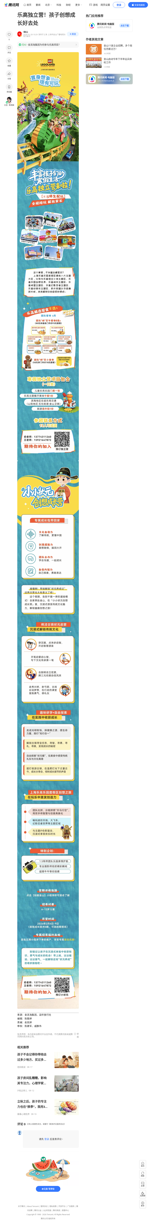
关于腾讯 (21, 1206)
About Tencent (33, 1206)
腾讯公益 (37, 1210)
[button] (124, 25)
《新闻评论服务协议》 (57, 1124)
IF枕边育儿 (22, 1091)
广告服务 (70, 1206)
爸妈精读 (21, 1067)
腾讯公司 (44, 1218)
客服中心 (65, 1210)
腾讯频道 (56, 1210)
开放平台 (61, 1206)
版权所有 (51, 1218)
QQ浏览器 (47, 1210)
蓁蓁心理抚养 (23, 1114)
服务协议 (44, 1206)
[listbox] (48, 1080)
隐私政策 (53, 1206)
